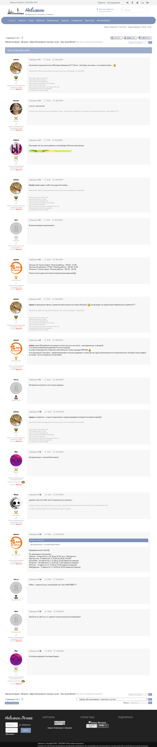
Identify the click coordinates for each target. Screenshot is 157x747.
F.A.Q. (149, 27)
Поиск (144, 27)
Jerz (16, 220)
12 (40, 495)
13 (40, 534)
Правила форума (134, 27)
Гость (16, 380)
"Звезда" (50, 728)
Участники (123, 27)
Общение (24, 42)
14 (40, 579)
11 (40, 452)
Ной (16, 611)
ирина (16, 259)
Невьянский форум (12, 42)
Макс (16, 495)
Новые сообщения (111, 27)
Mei (16, 452)
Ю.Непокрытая (58, 728)
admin (16, 60)
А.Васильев (68, 728)
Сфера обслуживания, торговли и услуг (44, 42)
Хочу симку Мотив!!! (68, 42)
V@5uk (16, 140)
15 (40, 611)
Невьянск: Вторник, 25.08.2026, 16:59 (23, 2)
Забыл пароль (10, 734)
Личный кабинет (106, 9)
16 (40, 651)
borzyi (16, 101)
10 (40, 412)
